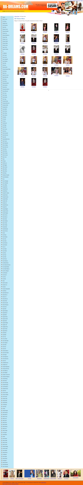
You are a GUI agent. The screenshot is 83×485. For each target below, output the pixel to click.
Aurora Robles (5, 450)
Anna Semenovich (5, 358)
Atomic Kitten (5, 438)
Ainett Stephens (5, 61)
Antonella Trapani (5, 384)
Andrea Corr (4, 296)
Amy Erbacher (5, 244)
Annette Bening (5, 378)
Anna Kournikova (5, 350)
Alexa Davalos (5, 97)
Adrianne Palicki (5, 41)
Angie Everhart (5, 328)
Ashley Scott (5, 428)
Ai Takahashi (5, 53)
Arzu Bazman (5, 404)
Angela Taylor (5, 320)
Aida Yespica (5, 55)
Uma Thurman (66, 478)
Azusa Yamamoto (5, 466)
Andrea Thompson (5, 304)
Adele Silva (4, 27)
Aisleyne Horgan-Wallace (6, 69)
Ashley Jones (5, 418)
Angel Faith (4, 308)
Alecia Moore (5, 81)
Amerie (4, 232)
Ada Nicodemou (5, 25)
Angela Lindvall (5, 318)
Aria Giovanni (5, 396)
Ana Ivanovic (5, 274)
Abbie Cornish (5, 19)
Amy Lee (4, 246)
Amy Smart (4, 254)
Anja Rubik (4, 334)
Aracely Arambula (5, 394)
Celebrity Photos (16, 16)
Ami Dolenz (4, 234)
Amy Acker (4, 238)
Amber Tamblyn (5, 220)
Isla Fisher (29, 478)
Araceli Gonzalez (5, 392)
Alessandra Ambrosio (6, 89)
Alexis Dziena (5, 111)
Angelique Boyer (5, 326)
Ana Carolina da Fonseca (6, 264)
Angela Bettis (5, 314)
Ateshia (4, 436)
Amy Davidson (5, 242)
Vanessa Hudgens (75, 477)
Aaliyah (4, 17)
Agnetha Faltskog (5, 49)
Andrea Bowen (5, 294)
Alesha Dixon (5, 87)
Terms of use (78, 0)
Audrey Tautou (5, 444)
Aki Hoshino (5, 71)
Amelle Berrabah (5, 228)
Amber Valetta (5, 222)
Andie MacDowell (5, 292)
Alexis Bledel (5, 109)
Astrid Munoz (5, 434)
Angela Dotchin (5, 316)
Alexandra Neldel (5, 105)
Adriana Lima (5, 33)
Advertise (74, 0)
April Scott (4, 390)
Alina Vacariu (5, 141)
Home (68, 0)
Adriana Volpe (5, 37)
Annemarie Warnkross (6, 376)
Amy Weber (4, 256)
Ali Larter (4, 121)
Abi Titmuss (22, 32)
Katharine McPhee (53, 478)
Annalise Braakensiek (6, 366)
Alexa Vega (4, 99)
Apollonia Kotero (5, 388)
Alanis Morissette (5, 77)
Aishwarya (4, 65)
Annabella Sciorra (5, 362)
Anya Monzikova (5, 386)
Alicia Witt (4, 137)
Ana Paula (4, 278)
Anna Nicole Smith (5, 352)
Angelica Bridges (5, 322)
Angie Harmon (5, 330)
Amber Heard (5, 218)
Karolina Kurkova (46, 478)
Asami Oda (4, 406)
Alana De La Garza (5, 75)
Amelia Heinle (5, 226)
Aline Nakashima (5, 143)
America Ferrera (5, 230)
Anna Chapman (5, 342)
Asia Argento (5, 432)
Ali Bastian (4, 117)
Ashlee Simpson (5, 412)
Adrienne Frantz (5, 45)
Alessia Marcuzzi (5, 91)
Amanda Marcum (5, 204)
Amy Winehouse (5, 260)
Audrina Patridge (5, 446)
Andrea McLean (5, 298)
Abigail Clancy (5, 23)
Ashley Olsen (5, 422)
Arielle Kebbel (5, 402)
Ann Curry (4, 336)
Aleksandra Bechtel (6, 83)
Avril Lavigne (5, 456)
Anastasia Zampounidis (6, 288)
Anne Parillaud (5, 372)
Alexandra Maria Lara (6, 103)
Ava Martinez (5, 454)
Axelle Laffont (5, 458)
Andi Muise (4, 290)
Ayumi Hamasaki (5, 464)
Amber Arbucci (5, 214)
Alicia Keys (4, 131)
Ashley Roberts (5, 426)
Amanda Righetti (5, 208)
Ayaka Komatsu (5, 462)
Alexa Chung (5, 95)
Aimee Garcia (5, 57)
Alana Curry (4, 73)
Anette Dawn (5, 306)
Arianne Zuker (5, 400)
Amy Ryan (4, 252)
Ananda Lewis (5, 284)
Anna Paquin (5, 354)
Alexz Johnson (5, 115)
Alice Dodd (4, 127)
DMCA (82, 0)
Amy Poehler (5, 250)
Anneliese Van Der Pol (6, 374)
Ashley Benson (5, 414)
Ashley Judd (4, 420)
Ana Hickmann (5, 272)
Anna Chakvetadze (5, 340)
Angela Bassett (5, 312)
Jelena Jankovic (39, 478)
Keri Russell (60, 478)
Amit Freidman (5, 236)
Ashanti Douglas (5, 410)
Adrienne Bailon (5, 43)
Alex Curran (4, 93)
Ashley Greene (5, 416)
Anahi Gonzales (5, 282)
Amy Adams (4, 240)
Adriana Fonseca (5, 29)
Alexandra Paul (5, 107)
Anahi (3, 280)
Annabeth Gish (5, 364)
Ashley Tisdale (5, 430)
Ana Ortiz (4, 276)
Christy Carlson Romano (19, 478)
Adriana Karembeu (5, 31)
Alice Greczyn (5, 129)
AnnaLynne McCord (6, 368)
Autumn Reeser (5, 452)
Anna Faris (4, 346)
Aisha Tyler (4, 63)
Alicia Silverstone (5, 135)
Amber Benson (5, 216)
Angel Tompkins (5, 310)
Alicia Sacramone (5, 133)
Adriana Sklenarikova (6, 35)
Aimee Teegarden (5, 59)
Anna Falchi (4, 344)
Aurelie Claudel (5, 448)
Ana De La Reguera (6, 270)
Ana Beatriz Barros (5, 262)
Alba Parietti (4, 79)
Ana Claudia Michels (6, 266)
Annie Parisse (5, 380)
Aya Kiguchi (4, 460)
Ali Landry (4, 119)
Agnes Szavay (5, 47)
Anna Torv (4, 360)
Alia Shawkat (5, 123)
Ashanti (4, 408)
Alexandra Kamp (5, 101)
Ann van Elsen (5, 338)
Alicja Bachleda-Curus (6, 139)
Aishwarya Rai (5, 67)
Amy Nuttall (4, 248)
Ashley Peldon (5, 424)
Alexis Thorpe (5, 113)
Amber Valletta (5, 224)
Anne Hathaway (5, 370)
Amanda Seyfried (5, 210)
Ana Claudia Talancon (6, 268)
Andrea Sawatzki (5, 302)
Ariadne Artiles (5, 398)
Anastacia (4, 286)
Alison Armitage (5, 145)
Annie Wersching (5, 382)
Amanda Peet (5, 206)
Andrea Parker (5, 300)
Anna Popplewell (5, 356)
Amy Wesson (5, 258)
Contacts (71, 0)
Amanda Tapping (5, 212)
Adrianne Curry (5, 39)
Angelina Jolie (5, 324)
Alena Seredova (5, 85)
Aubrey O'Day (5, 442)
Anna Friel (4, 348)
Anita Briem (4, 332)
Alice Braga (4, 125)
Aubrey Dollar (5, 440)
